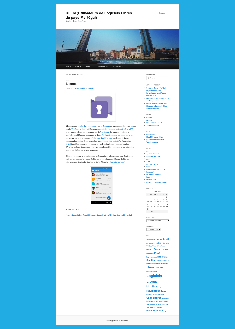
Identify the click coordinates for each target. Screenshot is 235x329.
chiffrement (105, 126)
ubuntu (150, 310)
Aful (147, 151)
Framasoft (150, 172)
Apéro (148, 243)
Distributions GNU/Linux (155, 169)
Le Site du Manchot (153, 174)
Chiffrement (92, 215)
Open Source (117, 215)
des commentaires (155, 139)
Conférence (162, 246)
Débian (157, 249)
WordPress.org (152, 142)
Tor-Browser (151, 307)
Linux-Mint (159, 267)
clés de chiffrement (104, 138)
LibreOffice (150, 263)
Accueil (68, 66)
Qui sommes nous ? (101, 66)
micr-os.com (151, 179)
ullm (156, 310)
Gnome (165, 257)
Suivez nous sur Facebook (156, 182)
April (148, 159)
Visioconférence (117, 66)
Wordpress (165, 311)
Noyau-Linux (151, 294)
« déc (151, 211)
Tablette (158, 304)
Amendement (150, 239)
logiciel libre (82, 126)
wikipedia (76, 209)
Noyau (163, 291)
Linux (150, 267)
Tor (167, 304)
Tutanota (159, 307)
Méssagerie (160, 287)
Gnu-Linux (151, 259)
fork (132, 126)
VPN (160, 311)
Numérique (160, 294)
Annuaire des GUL (153, 156)
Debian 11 (149, 249)
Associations (156, 243)
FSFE (159, 257)
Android (69, 144)
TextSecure (76, 129)
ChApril (155, 246)
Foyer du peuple (151, 257)
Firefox (158, 253)
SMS (124, 129)
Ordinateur (165, 298)
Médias (87, 66)
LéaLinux (149, 177)
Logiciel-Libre (77, 215)
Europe (165, 249)
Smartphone (150, 304)
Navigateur (153, 291)
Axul (148, 161)
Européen (150, 253)
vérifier (102, 135)
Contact (78, 66)
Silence (71, 83)
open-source (93, 126)
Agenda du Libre (152, 154)
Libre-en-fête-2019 (163, 260)
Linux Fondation (151, 271)
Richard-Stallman (162, 301)
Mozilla (150, 286)
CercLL (149, 167)
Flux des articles (154, 137)
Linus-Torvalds (161, 263)
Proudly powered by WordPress (117, 320)
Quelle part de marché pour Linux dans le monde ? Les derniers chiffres (156, 106)
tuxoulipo (91, 88)
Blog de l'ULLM (152, 164)
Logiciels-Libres (102, 215)
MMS (131, 129)
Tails (163, 304)
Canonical (166, 243)
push (88, 159)
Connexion (150, 134)
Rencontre (150, 301)
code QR (116, 141)
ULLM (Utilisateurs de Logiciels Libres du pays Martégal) (99, 15)
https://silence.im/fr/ (116, 162)
